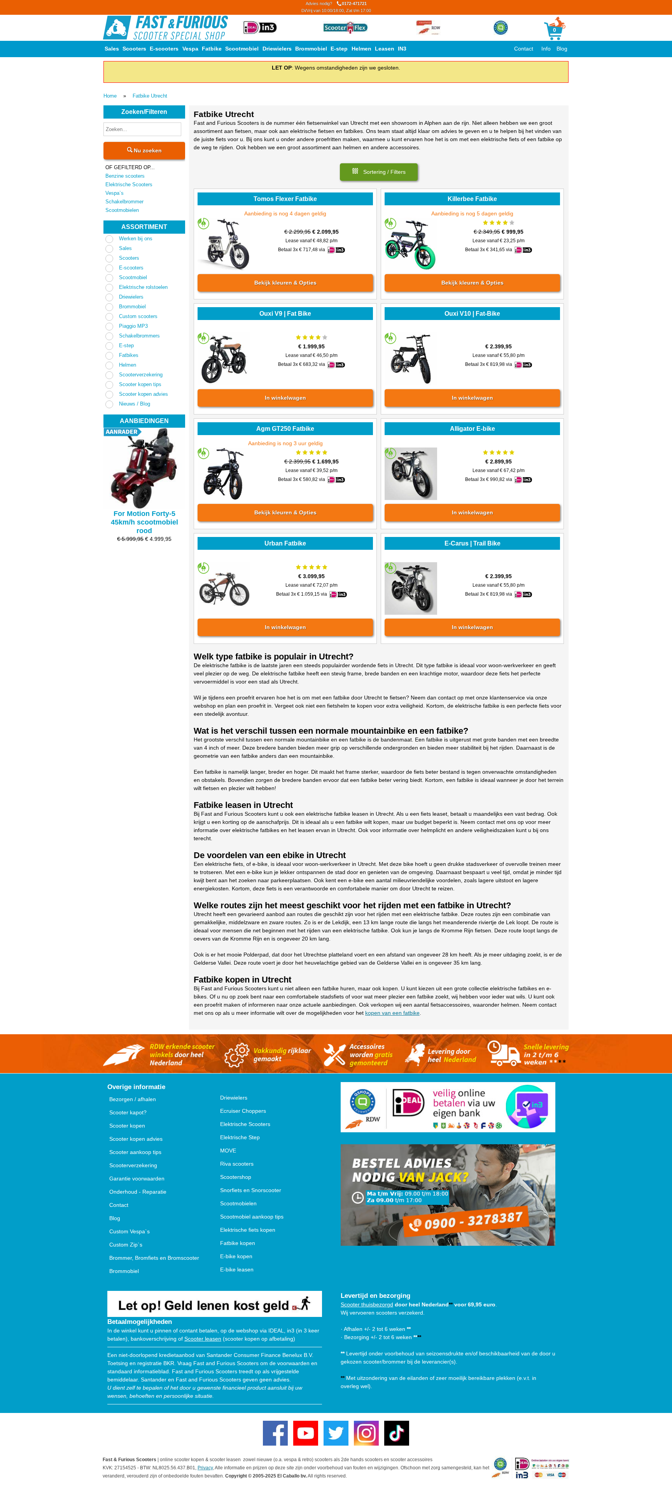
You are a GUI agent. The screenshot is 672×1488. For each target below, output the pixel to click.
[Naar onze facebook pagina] (275, 1433)
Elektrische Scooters (128, 184)
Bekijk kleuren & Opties (285, 283)
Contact (523, 48)
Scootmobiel (242, 48)
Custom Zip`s (125, 1244)
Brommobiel (311, 48)
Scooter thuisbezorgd (367, 1304)
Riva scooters (237, 1164)
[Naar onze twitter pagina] (336, 1433)
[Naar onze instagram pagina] (366, 1433)
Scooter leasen (202, 1339)
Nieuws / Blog (134, 404)
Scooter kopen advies (143, 394)
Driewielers (277, 48)
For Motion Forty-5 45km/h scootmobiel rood (144, 522)
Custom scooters (138, 316)
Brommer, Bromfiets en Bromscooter (154, 1258)
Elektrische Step (240, 1137)
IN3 (402, 48)
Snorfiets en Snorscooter (250, 1190)
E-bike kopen (236, 1256)
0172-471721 (336, 7)
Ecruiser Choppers (243, 1111)
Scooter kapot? (128, 1112)
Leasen (384, 48)
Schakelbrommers (139, 336)
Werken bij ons (135, 238)
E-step (339, 48)
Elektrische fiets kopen (247, 1230)
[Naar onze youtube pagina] (305, 1433)
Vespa (190, 48)
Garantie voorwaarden (136, 1178)
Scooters (134, 48)
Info (546, 48)
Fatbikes (128, 355)
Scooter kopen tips (140, 384)
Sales (112, 48)
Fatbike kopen (237, 1243)
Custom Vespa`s (129, 1231)
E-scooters (164, 48)
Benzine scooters (125, 176)
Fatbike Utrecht (150, 96)
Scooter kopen (127, 1126)
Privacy (205, 1468)
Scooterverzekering (141, 375)
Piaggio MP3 (133, 326)
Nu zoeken (147, 150)
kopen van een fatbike (392, 1013)
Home (110, 96)
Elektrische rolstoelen (143, 287)
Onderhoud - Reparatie (137, 1192)
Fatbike (212, 48)
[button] (379, 172)
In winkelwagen (285, 398)
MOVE (228, 1150)
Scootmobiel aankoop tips (252, 1216)
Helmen (361, 48)
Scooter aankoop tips (135, 1152)
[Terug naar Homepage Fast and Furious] (165, 28)
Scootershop (235, 1177)
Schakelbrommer (124, 202)
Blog (561, 48)
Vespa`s (114, 193)
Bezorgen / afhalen (132, 1099)
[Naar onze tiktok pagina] (396, 1433)
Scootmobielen (122, 210)
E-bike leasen (237, 1269)
